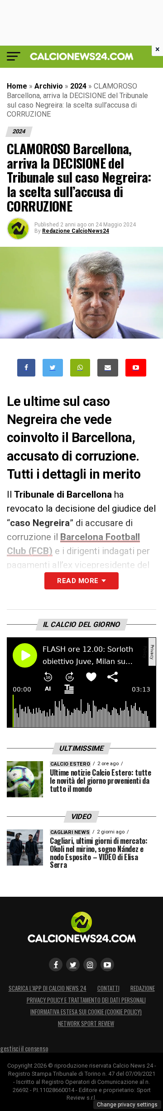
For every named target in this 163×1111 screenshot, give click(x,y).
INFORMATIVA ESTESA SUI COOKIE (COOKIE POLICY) (86, 1011)
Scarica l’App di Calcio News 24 (47, 988)
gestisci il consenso (24, 1048)
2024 (78, 86)
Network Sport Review (86, 1023)
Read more (77, 581)
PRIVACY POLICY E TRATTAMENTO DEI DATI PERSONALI (86, 1000)
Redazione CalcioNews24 (75, 231)
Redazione (142, 988)
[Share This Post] (80, 368)
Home (17, 86)
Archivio (48, 86)
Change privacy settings (127, 1105)
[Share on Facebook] (26, 368)
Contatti (108, 988)
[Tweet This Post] (52, 368)
